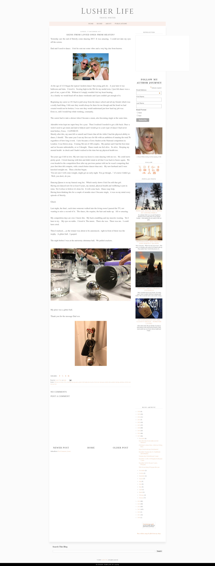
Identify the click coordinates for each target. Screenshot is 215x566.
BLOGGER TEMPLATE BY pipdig (107, 564)
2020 (139, 428)
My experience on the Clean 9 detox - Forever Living (149, 321)
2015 (139, 504)
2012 (139, 512)
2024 (139, 417)
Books (99, 24)
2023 (139, 419)
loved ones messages (99, 382)
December (142, 438)
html (140, 113)
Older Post (120, 447)
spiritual (122, 382)
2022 (139, 422)
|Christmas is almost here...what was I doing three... (150, 445)
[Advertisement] (148, 369)
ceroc (65, 382)
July (140, 481)
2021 (139, 425)
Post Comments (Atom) (64, 451)
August (141, 478)
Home (90, 24)
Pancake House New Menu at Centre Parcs (149, 212)
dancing (69, 382)
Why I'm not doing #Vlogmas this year (149, 467)
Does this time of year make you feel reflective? (148, 441)
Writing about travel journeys (149, 289)
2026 (139, 411)
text (140, 116)
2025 (139, 414)
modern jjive (108, 382)
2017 (139, 436)
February (141, 495)
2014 (139, 506)
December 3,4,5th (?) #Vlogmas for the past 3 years (150, 459)
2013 (139, 509)
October (141, 473)
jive (93, 382)
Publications (121, 24)
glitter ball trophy (83, 382)
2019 (139, 430)
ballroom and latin (58, 382)
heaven (89, 382)
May (140, 487)
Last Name (140, 103)
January (141, 498)
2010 (139, 517)
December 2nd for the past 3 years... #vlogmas (148, 463)
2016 (139, 501)
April (140, 489)
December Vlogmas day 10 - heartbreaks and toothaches (149, 452)
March (141, 492)
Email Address (148, 90)
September (142, 476)
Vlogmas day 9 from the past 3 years (148, 456)
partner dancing (115, 382)
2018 (139, 433)
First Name (140, 96)
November (142, 470)
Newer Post (61, 447)
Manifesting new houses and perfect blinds (149, 242)
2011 (139, 515)
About (108, 24)
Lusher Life (107, 11)
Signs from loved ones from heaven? (148, 449)
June (140, 484)
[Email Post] (70, 380)
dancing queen (74, 382)
